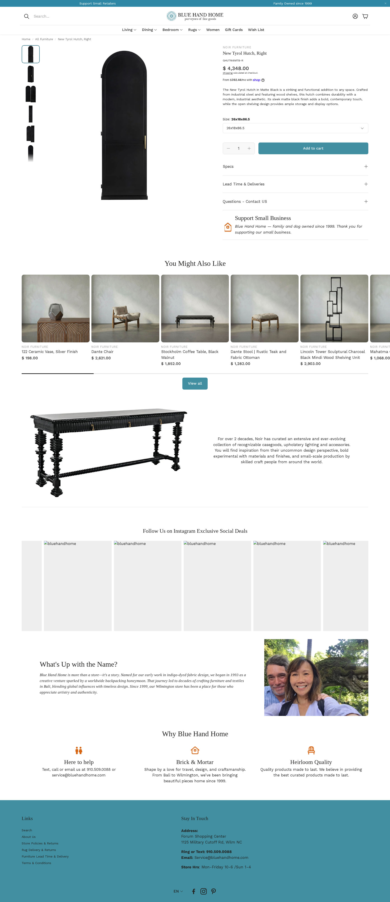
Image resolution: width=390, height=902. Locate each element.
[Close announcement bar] (385, 3)
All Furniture (44, 39)
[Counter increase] (249, 148)
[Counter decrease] (228, 148)
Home (26, 39)
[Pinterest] (213, 891)
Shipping (228, 73)
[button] (54, 16)
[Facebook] (193, 891)
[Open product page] (56, 309)
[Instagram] (203, 891)
